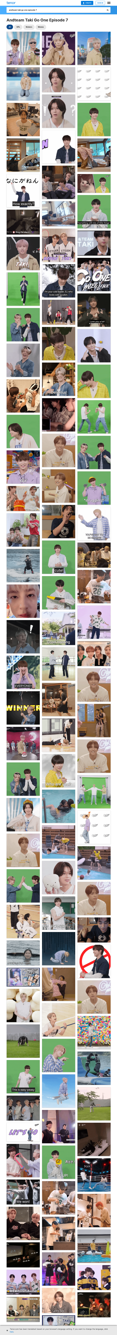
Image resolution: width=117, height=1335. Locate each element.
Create (88, 3)
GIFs (18, 27)
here (11, 1332)
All (10, 27)
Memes (41, 27)
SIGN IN (100, 3)
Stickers (29, 27)
